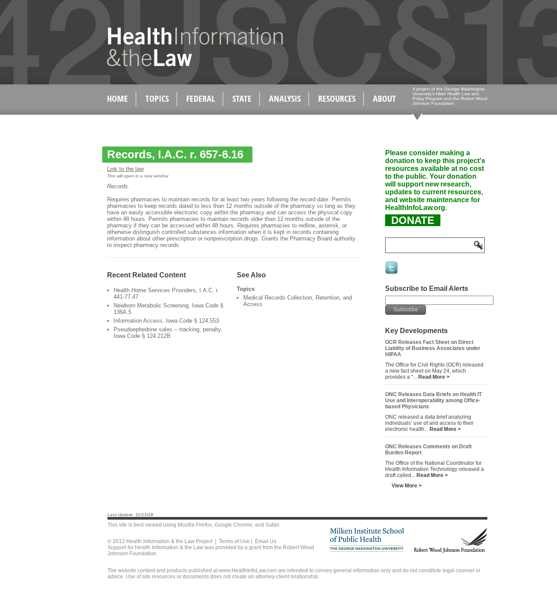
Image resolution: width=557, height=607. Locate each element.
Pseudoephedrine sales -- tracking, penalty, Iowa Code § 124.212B (168, 332)
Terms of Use (234, 541)
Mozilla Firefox (195, 525)
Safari (272, 525)
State (242, 98)
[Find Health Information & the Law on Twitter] (392, 273)
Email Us (265, 541)
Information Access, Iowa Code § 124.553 (166, 320)
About (384, 98)
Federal (200, 98)
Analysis (285, 98)
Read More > (434, 377)
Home (117, 98)
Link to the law (125, 169)
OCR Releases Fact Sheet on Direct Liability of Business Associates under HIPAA (432, 348)
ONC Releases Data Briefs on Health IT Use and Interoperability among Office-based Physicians (433, 400)
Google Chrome (233, 525)
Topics (157, 98)
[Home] (176, 64)
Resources (337, 98)
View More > (407, 486)
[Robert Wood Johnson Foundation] (450, 551)
